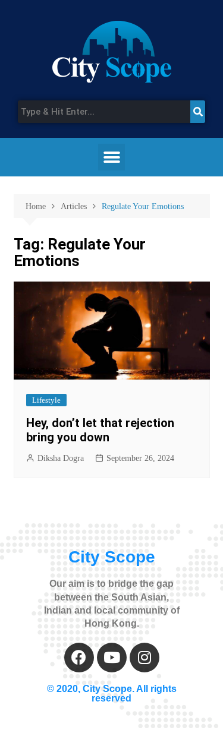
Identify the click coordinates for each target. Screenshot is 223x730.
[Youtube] (112, 657)
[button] (111, 157)
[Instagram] (144, 657)
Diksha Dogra (60, 458)
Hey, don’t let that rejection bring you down (100, 430)
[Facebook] (79, 657)
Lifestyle (46, 400)
